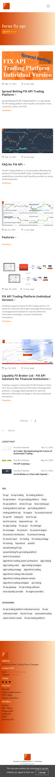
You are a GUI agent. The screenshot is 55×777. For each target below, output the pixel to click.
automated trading (43, 613)
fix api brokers (9, 499)
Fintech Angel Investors (11, 692)
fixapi (44, 499)
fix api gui (23, 525)
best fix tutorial (9, 521)
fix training (8, 543)
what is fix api (25, 504)
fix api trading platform (29, 499)
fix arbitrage (35, 525)
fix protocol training (36, 534)
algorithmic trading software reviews (19, 578)
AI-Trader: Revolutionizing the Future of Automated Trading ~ (33, 452)
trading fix (18, 517)
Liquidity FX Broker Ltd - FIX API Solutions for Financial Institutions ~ (26, 377)
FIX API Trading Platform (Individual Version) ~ (26, 298)
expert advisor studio (12, 618)
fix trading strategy (40, 539)
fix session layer (10, 539)
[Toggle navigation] (48, 6)
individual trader (10, 613)
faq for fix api (26, 613)
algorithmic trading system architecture (20, 560)
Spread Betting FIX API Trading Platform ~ (23, 92)
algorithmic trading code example (18, 574)
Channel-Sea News (10, 698)
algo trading (45, 560)
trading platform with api (14, 508)
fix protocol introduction (14, 534)
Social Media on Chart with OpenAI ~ (31, 474)
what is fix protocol (11, 556)
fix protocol (22, 530)
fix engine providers (34, 591)
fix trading (24, 539)
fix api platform (10, 504)
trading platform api (12, 512)
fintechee (15, 674)
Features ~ (9, 237)
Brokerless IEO (8, 719)
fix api (5, 495)
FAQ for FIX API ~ (13, 164)
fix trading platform (34, 495)
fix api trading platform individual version (21, 609)
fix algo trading (9, 525)
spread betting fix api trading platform (20, 552)
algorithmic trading (32, 569)
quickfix (31, 543)
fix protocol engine (38, 530)
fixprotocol (20, 543)
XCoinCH (5, 689)
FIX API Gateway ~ (22, 463)
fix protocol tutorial (43, 512)
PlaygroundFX (7, 711)
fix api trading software (29, 587)
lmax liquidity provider (13, 591)
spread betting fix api (12, 547)
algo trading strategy (12, 569)
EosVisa (5, 705)
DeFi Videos (7, 708)
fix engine (28, 512)
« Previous (23, 421)
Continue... (7, 110)
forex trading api (41, 504)
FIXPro (4, 717)
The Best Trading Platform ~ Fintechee (27, 761)
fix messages (8, 530)
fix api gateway (9, 587)
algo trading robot (11, 565)
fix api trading (17, 495)
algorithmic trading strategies (16, 582)
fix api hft (7, 517)
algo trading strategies (31, 565)
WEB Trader (11, 31)
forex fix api (31, 517)
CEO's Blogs (7, 695)
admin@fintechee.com (17, 672)
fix (36, 521)
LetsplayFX (6, 714)
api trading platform (37, 508)
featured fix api (25, 521)
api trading (36, 582)
